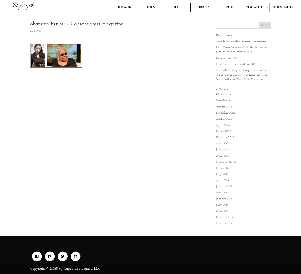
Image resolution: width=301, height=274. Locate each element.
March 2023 (223, 131)
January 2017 (224, 223)
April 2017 (222, 211)
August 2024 (224, 106)
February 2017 (224, 217)
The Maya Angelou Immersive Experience (241, 41)
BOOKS (151, 7)
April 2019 (222, 180)
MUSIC (230, 7)
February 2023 (225, 137)
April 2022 (223, 143)
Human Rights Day (227, 58)
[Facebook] (38, 256)
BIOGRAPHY (124, 7)
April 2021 (222, 156)
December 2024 (225, 100)
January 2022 (224, 149)
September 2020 (226, 162)
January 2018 (224, 198)
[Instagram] (50, 256)
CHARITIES (204, 7)
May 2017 (222, 204)
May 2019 (222, 174)
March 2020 (223, 168)
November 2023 (225, 112)
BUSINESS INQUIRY (282, 7)
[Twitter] (63, 256)
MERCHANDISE (254, 7)
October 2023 (224, 119)
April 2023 (223, 125)
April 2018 (222, 192)
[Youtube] (76, 256)
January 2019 (224, 186)
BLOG (177, 7)
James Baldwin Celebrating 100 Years (238, 64)
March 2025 (223, 94)
